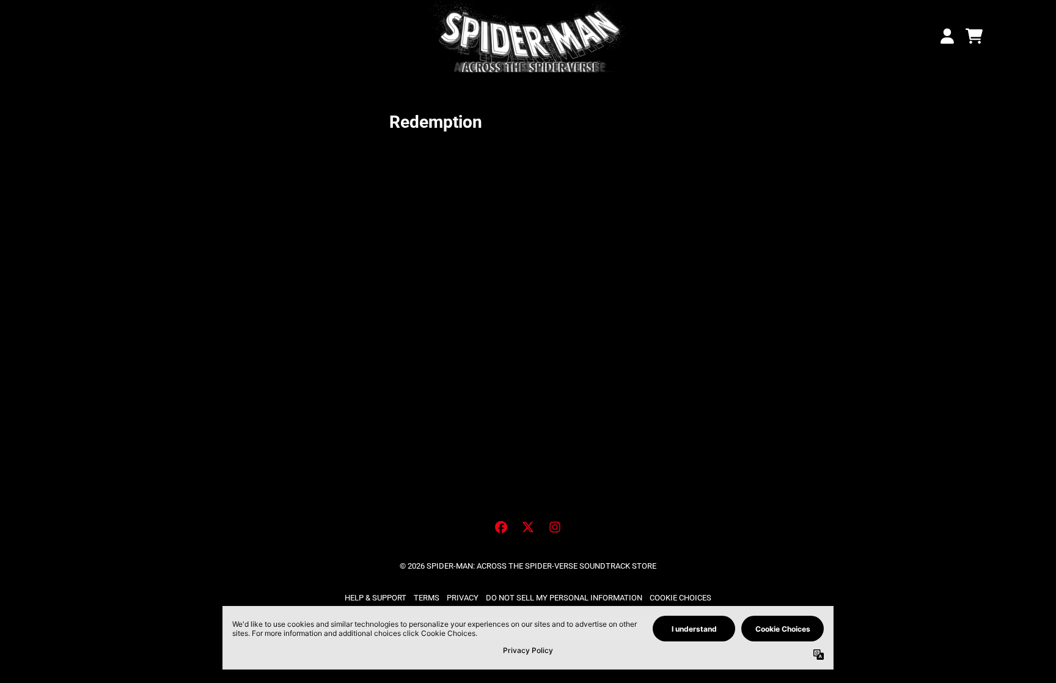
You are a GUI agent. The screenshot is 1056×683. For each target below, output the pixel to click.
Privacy (463, 597)
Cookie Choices (680, 597)
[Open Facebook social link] (501, 527)
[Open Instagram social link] (554, 527)
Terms (426, 597)
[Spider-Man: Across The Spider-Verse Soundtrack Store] (528, 36)
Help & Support (375, 597)
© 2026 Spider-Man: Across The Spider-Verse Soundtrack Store (528, 565)
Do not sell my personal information (564, 597)
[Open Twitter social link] (528, 527)
